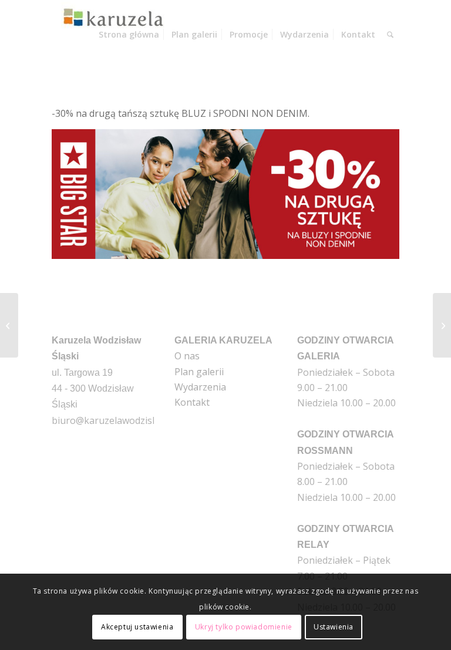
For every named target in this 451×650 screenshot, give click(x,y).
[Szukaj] (390, 34)
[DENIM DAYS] (9, 325)
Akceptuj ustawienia (137, 627)
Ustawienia (334, 627)
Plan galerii (199, 371)
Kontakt (192, 402)
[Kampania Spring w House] (442, 325)
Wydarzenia (200, 386)
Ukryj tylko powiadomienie (243, 627)
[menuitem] (129, 34)
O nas (187, 355)
